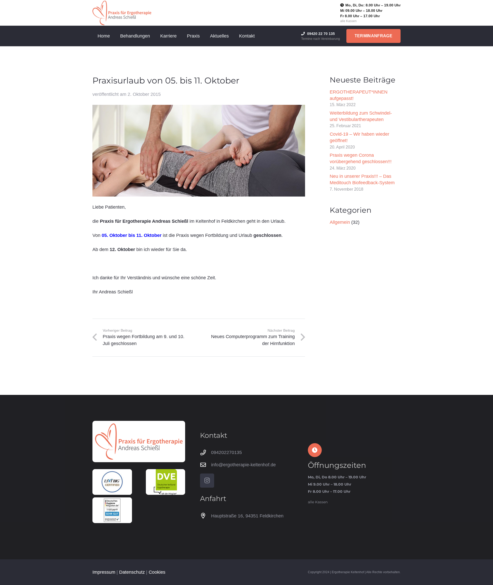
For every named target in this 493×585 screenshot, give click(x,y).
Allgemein (340, 222)
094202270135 (226, 452)
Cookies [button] (157, 572)
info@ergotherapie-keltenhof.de (243, 464)
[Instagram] (207, 480)
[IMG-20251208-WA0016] (112, 510)
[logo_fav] (121, 13)
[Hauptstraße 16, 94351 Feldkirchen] (205, 516)
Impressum (103, 572)
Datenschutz (132, 572)
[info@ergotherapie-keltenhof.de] (205, 465)
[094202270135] (205, 453)
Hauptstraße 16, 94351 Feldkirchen (247, 515)
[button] (154, 36)
